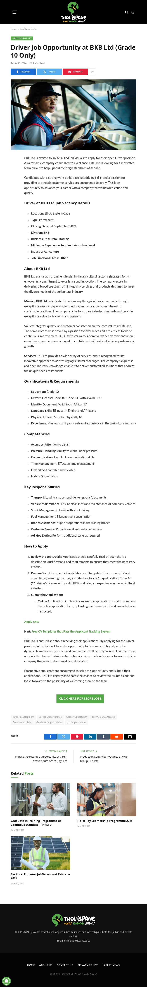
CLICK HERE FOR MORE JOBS (80, 698)
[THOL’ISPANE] (73, 12)
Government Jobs (22, 722)
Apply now (31, 622)
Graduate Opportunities (49, 722)
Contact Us (65, 965)
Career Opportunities (50, 717)
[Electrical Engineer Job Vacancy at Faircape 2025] (40, 853)
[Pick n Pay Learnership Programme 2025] (106, 799)
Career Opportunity (77, 717)
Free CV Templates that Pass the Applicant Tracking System (71, 631)
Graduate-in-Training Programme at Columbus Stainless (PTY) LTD (36, 823)
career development (23, 717)
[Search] (126, 12)
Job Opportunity (28, 29)
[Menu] (15, 12)
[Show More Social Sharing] (92, 72)
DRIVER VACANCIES (103, 717)
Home (13, 29)
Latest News (111, 965)
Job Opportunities (76, 722)
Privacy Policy (88, 965)
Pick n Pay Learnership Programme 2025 (104, 821)
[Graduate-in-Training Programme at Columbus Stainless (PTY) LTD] (40, 799)
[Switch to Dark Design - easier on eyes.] (132, 12)
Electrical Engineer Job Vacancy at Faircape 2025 (40, 876)
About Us (45, 965)
